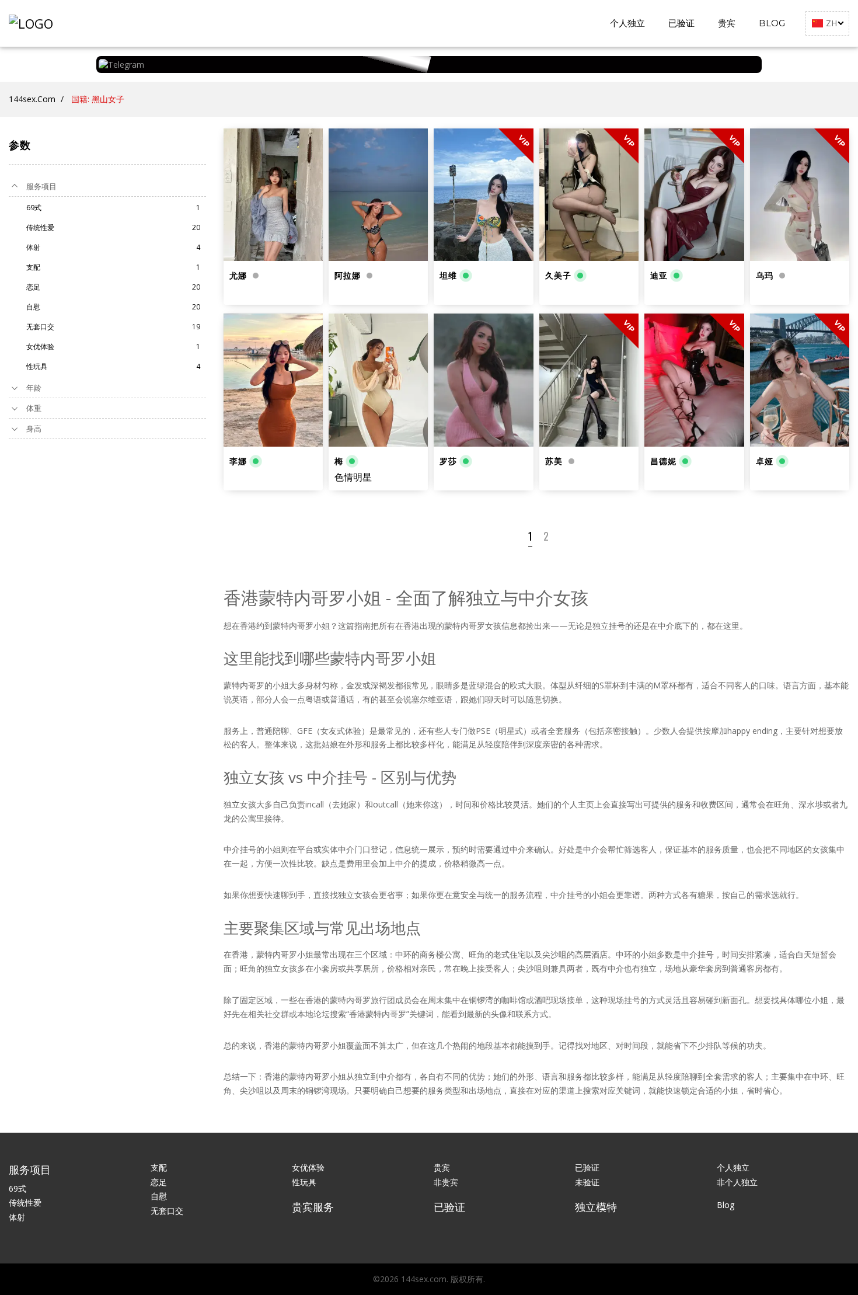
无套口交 (167, 1210)
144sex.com (32, 99)
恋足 (159, 1182)
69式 (17, 1188)
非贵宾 (446, 1182)
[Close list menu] (14, 186)
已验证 (681, 23)
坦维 (448, 275)
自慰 (159, 1196)
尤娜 (238, 275)
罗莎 (448, 461)
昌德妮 (663, 461)
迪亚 (659, 275)
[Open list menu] (14, 388)
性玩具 (304, 1182)
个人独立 (627, 23)
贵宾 (726, 23)
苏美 (554, 461)
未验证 (587, 1182)
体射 (17, 1217)
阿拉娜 (347, 275)
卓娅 (764, 461)
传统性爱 (25, 1202)
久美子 (558, 275)
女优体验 (308, 1167)
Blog (772, 23)
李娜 (238, 461)
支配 (159, 1167)
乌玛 (764, 275)
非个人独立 (737, 1182)
